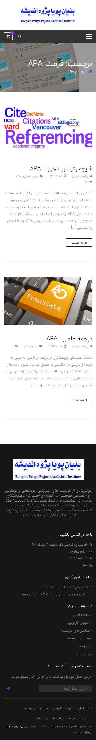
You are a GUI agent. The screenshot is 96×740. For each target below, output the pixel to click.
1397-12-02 (56, 176)
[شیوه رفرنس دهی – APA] (48, 130)
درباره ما (84, 646)
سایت (82, 565)
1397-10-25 (56, 346)
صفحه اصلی (81, 615)
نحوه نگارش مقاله (27, 176)
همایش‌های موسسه (75, 630)
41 (86, 182)
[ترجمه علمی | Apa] (48, 301)
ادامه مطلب (79, 242)
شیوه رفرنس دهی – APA (61, 168)
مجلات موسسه (78, 638)
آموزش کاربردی (79, 623)
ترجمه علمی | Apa (69, 338)
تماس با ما (82, 654)
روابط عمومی (80, 176)
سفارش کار (30, 346)
